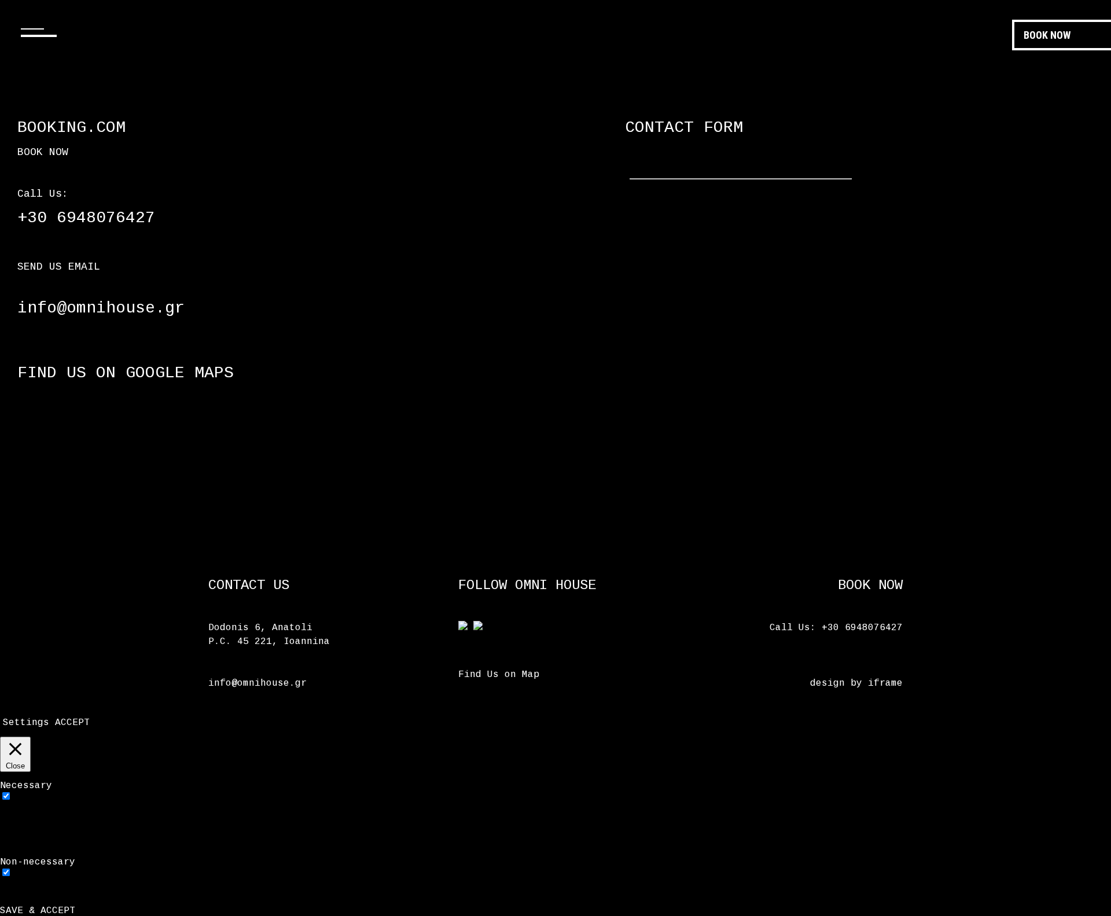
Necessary (43, 797)
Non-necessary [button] (37, 862)
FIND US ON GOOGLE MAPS (125, 373)
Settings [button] (26, 723)
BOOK (1047, 35)
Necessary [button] (26, 786)
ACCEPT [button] (72, 723)
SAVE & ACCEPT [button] (37, 911)
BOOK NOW (42, 152)
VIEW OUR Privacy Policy (795, 776)
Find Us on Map (498, 674)
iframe (885, 683)
